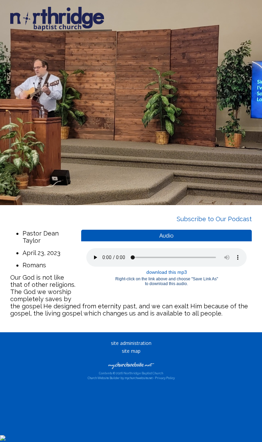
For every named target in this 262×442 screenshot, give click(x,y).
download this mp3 (166, 272)
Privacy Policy (165, 378)
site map (131, 351)
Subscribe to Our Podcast (213, 219)
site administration (131, 343)
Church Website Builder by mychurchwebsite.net (120, 378)
